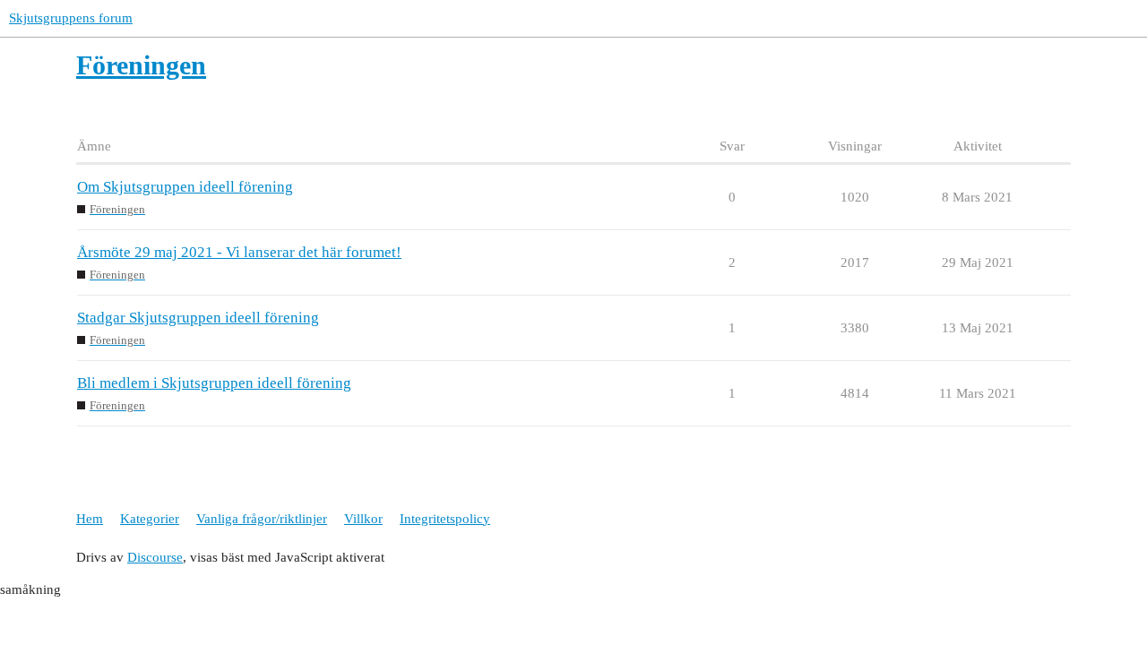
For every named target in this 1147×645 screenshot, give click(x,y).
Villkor (363, 519)
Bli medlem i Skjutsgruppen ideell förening (214, 382)
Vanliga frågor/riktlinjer (261, 519)
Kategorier (149, 519)
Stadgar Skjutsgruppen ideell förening (198, 317)
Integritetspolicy (445, 519)
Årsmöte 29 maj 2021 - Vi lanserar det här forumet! (239, 252)
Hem (89, 519)
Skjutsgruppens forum (71, 18)
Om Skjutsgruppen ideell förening (185, 186)
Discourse (155, 557)
